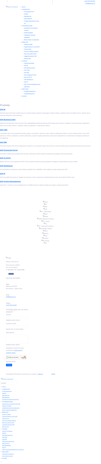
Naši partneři (27, 16)
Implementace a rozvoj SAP (32, 47)
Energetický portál (29, 93)
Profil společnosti (29, 11)
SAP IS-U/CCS (28, 77)
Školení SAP (27, 58)
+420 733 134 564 (89, 1)
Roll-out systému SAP (30, 54)
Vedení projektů (28, 32)
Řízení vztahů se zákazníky (31, 39)
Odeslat (9, 365)
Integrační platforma (30, 91)
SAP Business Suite (29, 68)
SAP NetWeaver (28, 79)
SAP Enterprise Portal (30, 75)
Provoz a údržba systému (31, 51)
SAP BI (26, 65)
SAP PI (26, 82)
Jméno (8, 314)
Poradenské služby (27, 25)
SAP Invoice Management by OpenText (13, 449)
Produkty (24, 61)
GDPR (53, 374)
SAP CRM (26, 70)
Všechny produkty (29, 63)
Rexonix (40, 374)
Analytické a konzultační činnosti (11, 404)
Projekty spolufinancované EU (10, 399)
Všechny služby (28, 44)
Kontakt (24, 96)
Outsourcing (27, 49)
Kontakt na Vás (11, 323)
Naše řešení (25, 89)
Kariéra (26, 14)
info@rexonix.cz (90, 3)
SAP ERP (26, 72)
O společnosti (26, 9)
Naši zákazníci (28, 18)
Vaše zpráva (10, 332)
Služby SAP (25, 42)
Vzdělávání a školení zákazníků (10, 408)
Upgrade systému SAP (30, 56)
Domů (23, 7)
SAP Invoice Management (10, 181)
